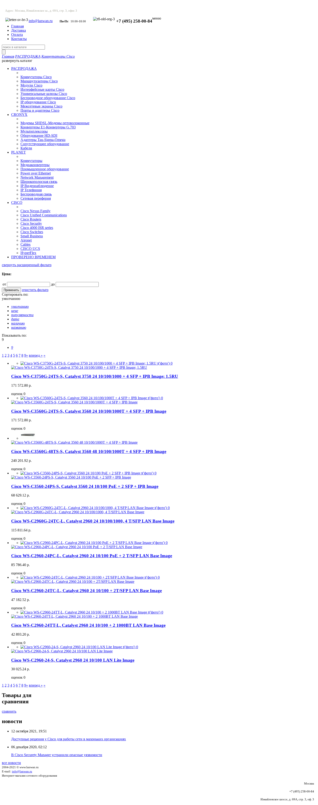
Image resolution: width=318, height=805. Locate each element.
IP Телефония (31, 190)
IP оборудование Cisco (38, 102)
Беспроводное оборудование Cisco (47, 98)
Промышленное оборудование (44, 169)
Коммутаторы (31, 161)
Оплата (17, 35)
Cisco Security (31, 223)
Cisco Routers (30, 219)
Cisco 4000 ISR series (36, 228)
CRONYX (19, 115)
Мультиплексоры (34, 131)
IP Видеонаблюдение (37, 186)
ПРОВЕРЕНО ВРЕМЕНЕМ (33, 257)
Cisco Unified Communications (43, 215)
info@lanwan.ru (41, 21)
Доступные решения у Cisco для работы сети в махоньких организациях (68, 739)
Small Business (31, 236)
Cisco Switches (31, 232)
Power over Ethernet (35, 173)
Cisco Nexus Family (35, 211)
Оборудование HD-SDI (38, 136)
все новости (11, 763)
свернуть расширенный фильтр (26, 265)
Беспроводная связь (36, 194)
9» (26, 355)
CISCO (16, 203)
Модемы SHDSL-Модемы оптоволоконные (54, 123)
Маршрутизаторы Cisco (39, 81)
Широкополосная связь (38, 182)
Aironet (26, 240)
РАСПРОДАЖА (28, 56)
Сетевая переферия (35, 198)
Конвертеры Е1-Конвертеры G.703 (48, 127)
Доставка (18, 30)
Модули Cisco (31, 85)
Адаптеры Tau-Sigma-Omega (42, 140)
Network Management (37, 177)
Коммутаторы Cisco (58, 56)
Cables (25, 244)
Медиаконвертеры (35, 165)
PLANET (18, 152)
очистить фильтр (35, 290)
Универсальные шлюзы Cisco (43, 94)
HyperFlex (28, 253)
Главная (17, 26)
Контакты (19, 39)
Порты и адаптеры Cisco (39, 110)
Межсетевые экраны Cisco (41, 106)
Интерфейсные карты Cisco (42, 89)
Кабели (26, 148)
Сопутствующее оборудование (44, 144)
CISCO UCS (30, 249)
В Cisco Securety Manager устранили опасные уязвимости (56, 755)
